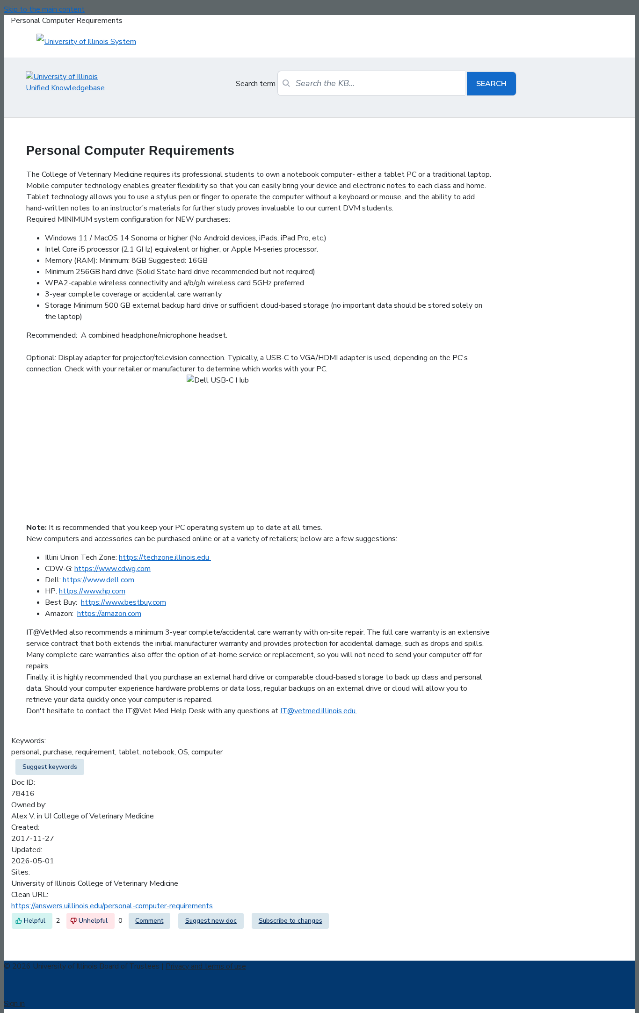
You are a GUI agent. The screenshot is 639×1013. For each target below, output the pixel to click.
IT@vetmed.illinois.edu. (318, 711)
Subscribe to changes (290, 920)
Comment (149, 920)
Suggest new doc (211, 920)
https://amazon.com (109, 613)
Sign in (14, 1004)
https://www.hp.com (92, 591)
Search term (256, 84)
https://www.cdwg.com (112, 569)
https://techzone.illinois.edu (165, 557)
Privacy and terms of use (206, 966)
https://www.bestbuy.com (123, 602)
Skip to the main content (44, 9)
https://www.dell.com (98, 580)
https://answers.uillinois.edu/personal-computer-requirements (112, 906)
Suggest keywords (49, 766)
